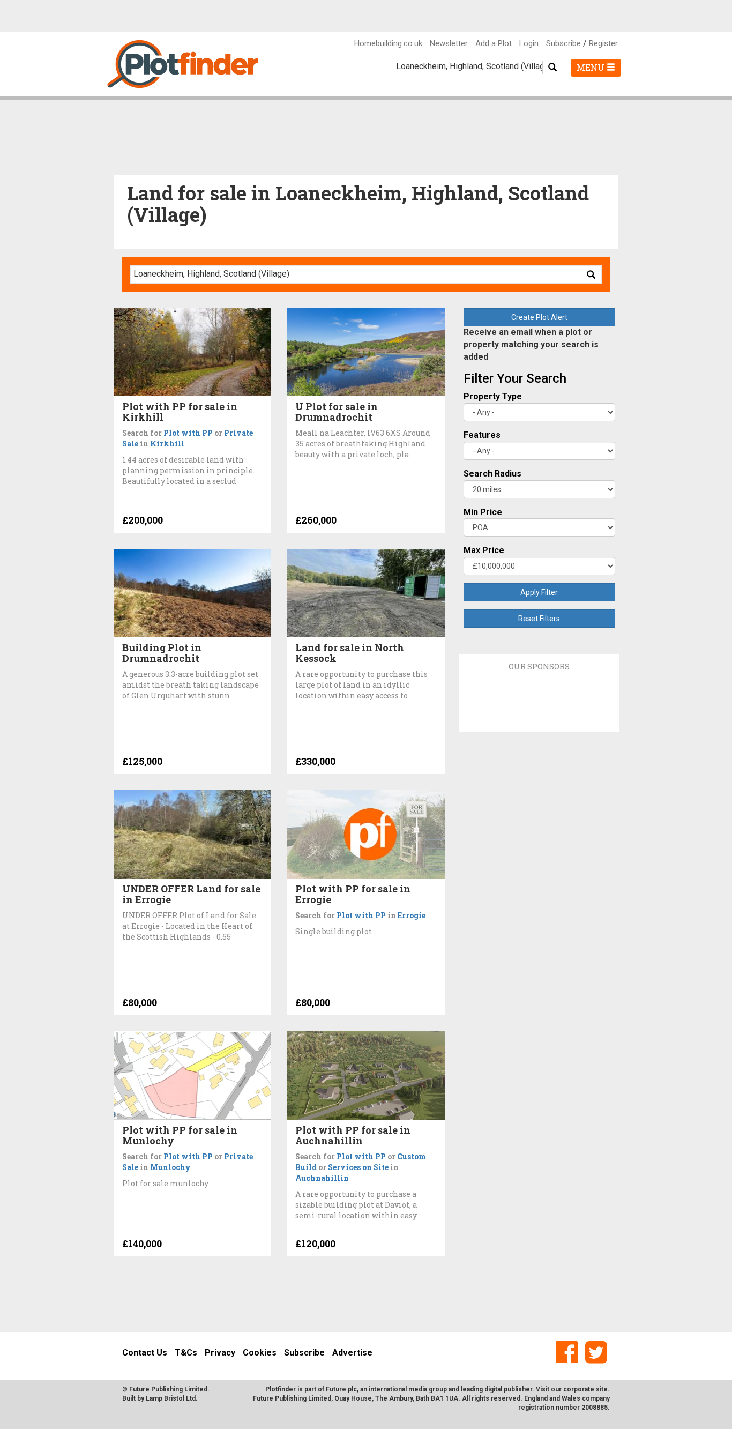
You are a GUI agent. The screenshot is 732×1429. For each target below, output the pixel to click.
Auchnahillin (322, 1178)
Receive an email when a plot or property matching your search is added (531, 344)
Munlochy (170, 1167)
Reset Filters (539, 618)
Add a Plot (493, 43)
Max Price (484, 550)
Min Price (483, 512)
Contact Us (144, 1353)
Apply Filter (539, 592)
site (602, 1389)
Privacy (220, 1353)
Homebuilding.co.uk (388, 43)
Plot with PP (188, 433)
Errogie (411, 915)
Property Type (493, 396)
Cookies (260, 1353)
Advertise (352, 1353)
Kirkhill (167, 443)
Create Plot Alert (539, 317)
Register (603, 43)
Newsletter (449, 43)
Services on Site (358, 1167)
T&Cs (186, 1353)
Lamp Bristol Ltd (171, 1398)
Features (482, 435)
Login (529, 43)
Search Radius (492, 473)
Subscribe (563, 43)
